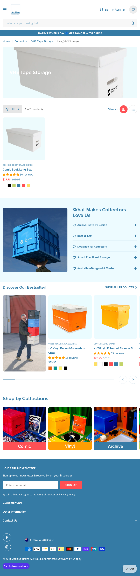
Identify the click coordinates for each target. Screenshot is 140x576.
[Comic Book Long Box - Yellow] (28, 185)
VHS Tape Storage (42, 41)
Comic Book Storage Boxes (17, 165)
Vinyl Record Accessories (62, 343)
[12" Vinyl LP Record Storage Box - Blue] (116, 364)
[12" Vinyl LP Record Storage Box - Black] (106, 364)
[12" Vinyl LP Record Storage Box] (115, 317)
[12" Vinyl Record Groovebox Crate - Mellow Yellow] (60, 368)
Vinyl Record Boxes (104, 343)
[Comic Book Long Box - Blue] (18, 185)
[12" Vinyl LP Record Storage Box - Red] (111, 364)
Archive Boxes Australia (26, 558)
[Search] (132, 23)
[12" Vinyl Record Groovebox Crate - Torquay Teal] (55, 368)
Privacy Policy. (68, 494)
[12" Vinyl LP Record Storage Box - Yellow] (95, 364)
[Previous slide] (123, 380)
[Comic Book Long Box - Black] (9, 185)
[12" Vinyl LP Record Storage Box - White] (101, 364)
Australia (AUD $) (40, 540)
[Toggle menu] (5, 10)
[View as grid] (124, 109)
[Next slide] (133, 380)
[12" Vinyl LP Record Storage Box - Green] (121, 364)
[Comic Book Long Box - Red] (23, 185)
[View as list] (133, 109)
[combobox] (70, 23)
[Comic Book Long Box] (24, 138)
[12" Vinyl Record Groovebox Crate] (70, 317)
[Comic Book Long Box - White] (4, 185)
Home (6, 41)
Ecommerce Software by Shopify (61, 558)
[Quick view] (40, 125)
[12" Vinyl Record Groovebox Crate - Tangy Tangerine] (50, 368)
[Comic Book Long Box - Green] (14, 185)
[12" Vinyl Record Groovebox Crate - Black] (65, 368)
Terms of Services (46, 494)
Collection (21, 41)
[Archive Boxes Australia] (24, 333)
